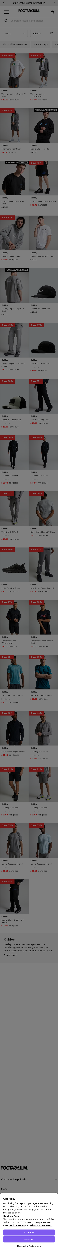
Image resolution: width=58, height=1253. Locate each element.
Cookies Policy (12, 1216)
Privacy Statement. (41, 1225)
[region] (29, 1222)
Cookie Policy (17, 1225)
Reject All (28, 1239)
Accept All (29, 1232)
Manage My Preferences (29, 1246)
